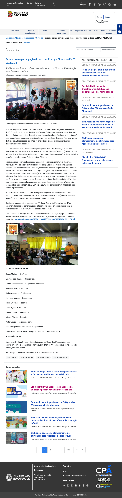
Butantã (27, 42)
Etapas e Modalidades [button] (30, 32)
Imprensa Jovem (43, 357)
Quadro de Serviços (92, 31)
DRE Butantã (12, 357)
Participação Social (77, 31)
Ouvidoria (30, 3)
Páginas (105, 21)
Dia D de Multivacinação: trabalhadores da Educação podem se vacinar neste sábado (97, 89)
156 (65, 471)
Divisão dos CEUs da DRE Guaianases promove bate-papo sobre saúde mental (97, 160)
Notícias (101, 22)
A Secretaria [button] (14, 31)
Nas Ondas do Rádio (60, 357)
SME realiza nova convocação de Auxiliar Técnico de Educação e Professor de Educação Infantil (98, 124)
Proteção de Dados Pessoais (108, 32)
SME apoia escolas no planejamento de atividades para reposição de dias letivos (98, 141)
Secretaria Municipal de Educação (20, 38)
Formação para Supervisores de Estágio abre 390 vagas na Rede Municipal (97, 108)
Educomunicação (27, 357)
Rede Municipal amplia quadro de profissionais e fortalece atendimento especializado (98, 72)
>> (77, 450)
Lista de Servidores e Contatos (75, 475)
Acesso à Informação (61, 32)
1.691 (69, 450)
